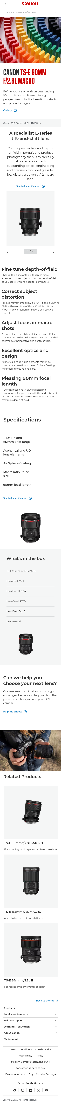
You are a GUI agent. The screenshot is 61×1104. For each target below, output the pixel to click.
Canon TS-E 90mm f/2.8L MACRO (20, 123)
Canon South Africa (29, 1083)
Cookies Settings (46, 1074)
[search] (5, 4)
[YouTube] (46, 1090)
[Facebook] (14, 1090)
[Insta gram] (22, 1090)
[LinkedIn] (30, 1090)
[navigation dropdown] (54, 4)
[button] (9, 251)
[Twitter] (38, 1090)
